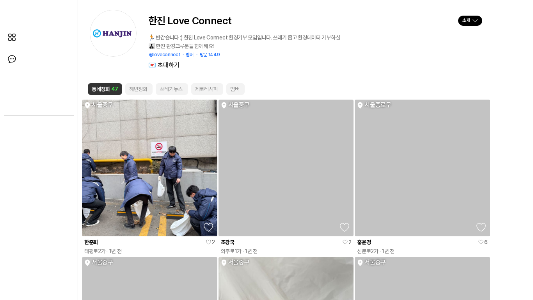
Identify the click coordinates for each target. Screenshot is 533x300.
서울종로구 (377, 105)
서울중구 (102, 105)
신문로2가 (367, 251)
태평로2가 (95, 251)
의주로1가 (231, 251)
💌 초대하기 (163, 65)
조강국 (228, 242)
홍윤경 (364, 242)
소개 (465, 20)
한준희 (91, 242)
